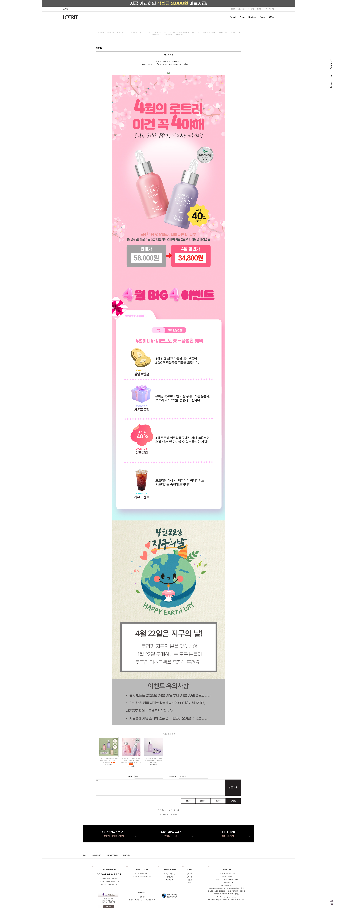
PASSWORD (172, 776)
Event (262, 17)
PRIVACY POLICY (112, 855)
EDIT (188, 801)
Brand (233, 17)
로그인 (233, 9)
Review (252, 17)
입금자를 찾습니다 (208, 32)
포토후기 (134, 32)
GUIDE (85, 855)
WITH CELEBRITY (146, 32)
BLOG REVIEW (184, 32)
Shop (241, 17)
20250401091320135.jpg (171, 64)
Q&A (271, 17)
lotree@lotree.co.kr (230, 897)
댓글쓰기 (233, 787)
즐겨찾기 (66, 9)
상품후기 (101, 32)
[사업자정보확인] (238, 888)
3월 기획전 (173, 814)
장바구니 (250, 9)
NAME (130, 776)
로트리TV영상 (222, 32)
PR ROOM (195, 32)
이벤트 (233, 32)
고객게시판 (168, 34)
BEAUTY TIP (161, 32)
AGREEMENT (97, 855)
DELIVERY (126, 855)
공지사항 (189, 877)
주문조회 (260, 9)
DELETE (203, 801)
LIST (218, 801)
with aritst (122, 32)
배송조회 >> (142, 897)
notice (172, 32)
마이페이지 (270, 9)
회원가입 (241, 9)
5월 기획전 (171, 810)
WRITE (233, 801)
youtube (110, 32)
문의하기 (189, 874)
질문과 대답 (179, 34)
